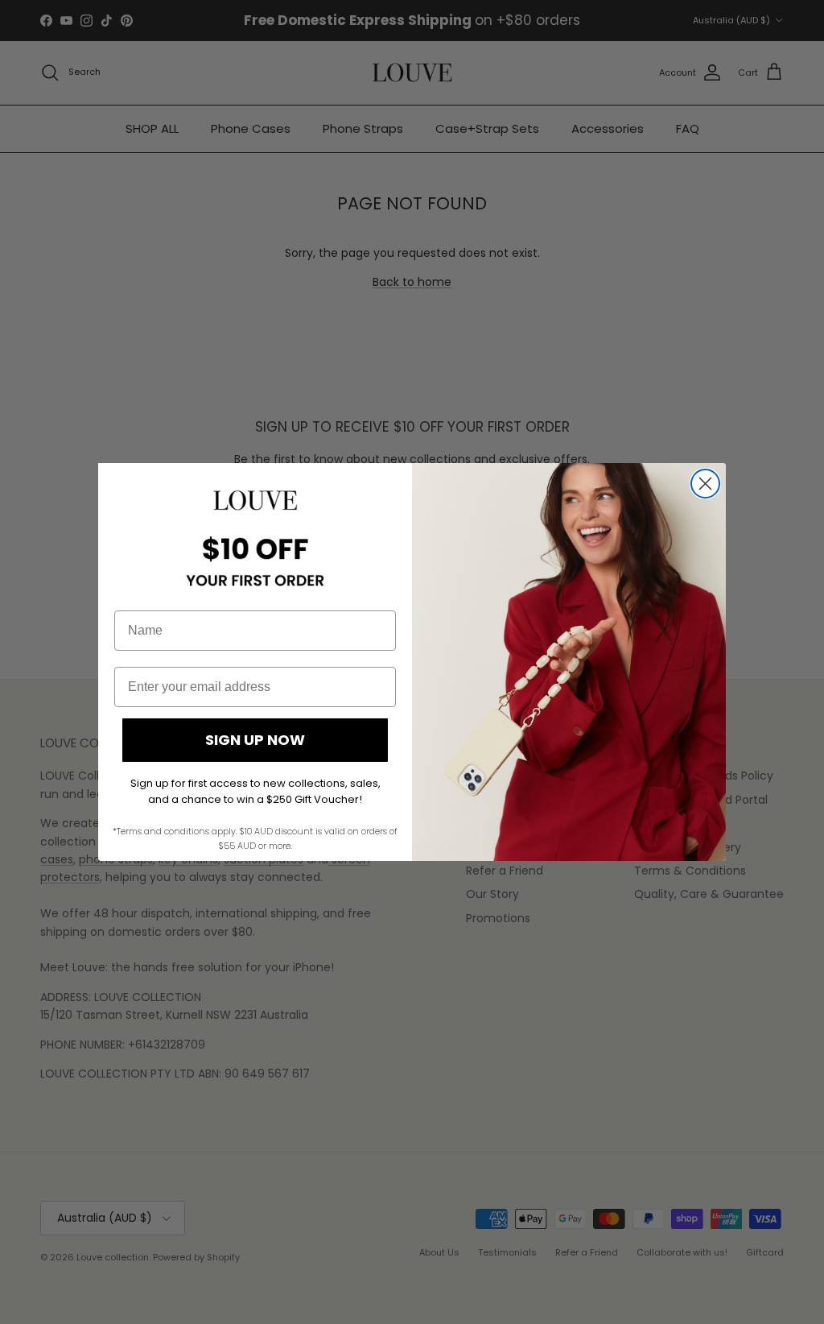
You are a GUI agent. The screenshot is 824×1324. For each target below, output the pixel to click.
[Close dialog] (705, 484)
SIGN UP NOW (255, 740)
